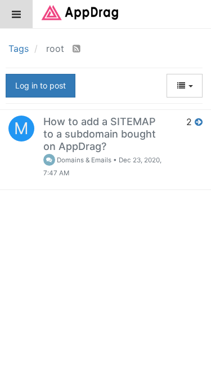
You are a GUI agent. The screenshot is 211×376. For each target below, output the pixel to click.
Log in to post (40, 85)
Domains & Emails (83, 160)
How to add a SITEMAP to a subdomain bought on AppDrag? (99, 134)
